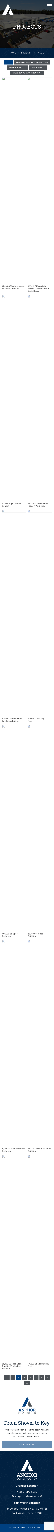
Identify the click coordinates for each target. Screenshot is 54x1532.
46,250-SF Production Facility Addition (38, 504)
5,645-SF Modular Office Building (13, 1149)
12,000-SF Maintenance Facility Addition (13, 287)
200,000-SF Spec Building (35, 934)
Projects (26, 53)
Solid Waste (38, 67)
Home (13, 53)
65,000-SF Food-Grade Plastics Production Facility (12, 1366)
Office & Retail (17, 67)
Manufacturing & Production (32, 62)
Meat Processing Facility (36, 719)
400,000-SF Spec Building (9, 934)
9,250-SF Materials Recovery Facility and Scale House (38, 288)
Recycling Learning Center (11, 504)
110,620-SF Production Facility (38, 1364)
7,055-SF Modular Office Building (39, 1149)
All (8, 62)
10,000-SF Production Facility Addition (12, 719)
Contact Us (27, 1445)
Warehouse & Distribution (27, 73)
